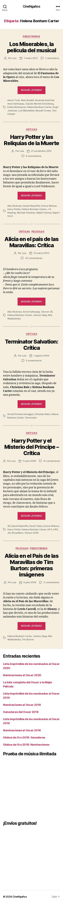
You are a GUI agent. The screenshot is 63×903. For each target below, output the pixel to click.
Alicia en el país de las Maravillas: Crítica (31, 242)
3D (8, 526)
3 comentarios (51, 582)
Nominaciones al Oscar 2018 (22, 730)
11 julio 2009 (29, 460)
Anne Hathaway (15, 103)
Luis (14, 58)
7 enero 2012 (31, 58)
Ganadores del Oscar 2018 (21, 712)
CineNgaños (31, 6)
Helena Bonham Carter (39, 107)
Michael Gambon (26, 212)
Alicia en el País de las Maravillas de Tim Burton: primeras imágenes (31, 565)
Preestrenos (31, 36)
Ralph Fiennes (43, 212)
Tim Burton (28, 639)
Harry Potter (13, 209)
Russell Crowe (43, 110)
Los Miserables (26, 110)
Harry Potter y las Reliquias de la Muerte (31, 140)
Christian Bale (42, 414)
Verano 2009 (31, 532)
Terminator (31, 417)
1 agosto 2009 (41, 355)
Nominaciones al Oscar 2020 (22, 675)
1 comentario (52, 58)
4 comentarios (34, 360)
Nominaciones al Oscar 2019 (22, 704)
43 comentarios (33, 258)
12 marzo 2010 (41, 253)
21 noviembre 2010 (41, 151)
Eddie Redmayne (16, 107)
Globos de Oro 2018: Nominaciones (26, 744)
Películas (37, 231)
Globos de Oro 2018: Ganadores (24, 737)
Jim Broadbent (15, 532)
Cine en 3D (47, 311)
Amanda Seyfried (44, 100)
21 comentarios (51, 460)
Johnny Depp (40, 315)
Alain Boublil (27, 100)
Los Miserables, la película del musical (31, 47)
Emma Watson (49, 205)
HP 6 (49, 529)
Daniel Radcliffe (31, 205)
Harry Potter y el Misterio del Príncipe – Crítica (31, 446)
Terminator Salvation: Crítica (31, 344)
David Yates (35, 526)
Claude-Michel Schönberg (39, 103)
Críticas (31, 129)
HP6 (55, 529)
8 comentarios (33, 156)
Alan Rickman (14, 205)
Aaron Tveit (13, 100)
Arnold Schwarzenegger (20, 414)
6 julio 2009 (29, 582)
